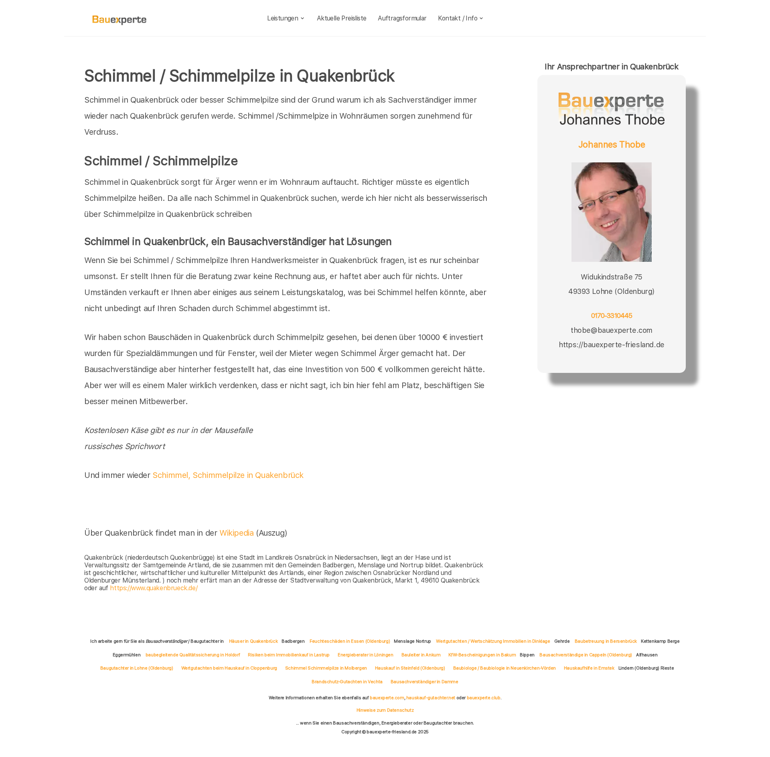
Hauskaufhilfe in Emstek (589, 668)
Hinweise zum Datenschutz (385, 710)
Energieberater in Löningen (365, 655)
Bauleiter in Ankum (421, 655)
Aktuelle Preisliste (342, 18)
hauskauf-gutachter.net (430, 697)
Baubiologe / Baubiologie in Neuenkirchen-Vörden (504, 668)
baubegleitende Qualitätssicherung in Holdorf (193, 655)
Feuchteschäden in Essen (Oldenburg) (350, 641)
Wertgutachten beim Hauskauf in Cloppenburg (229, 668)
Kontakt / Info (457, 18)
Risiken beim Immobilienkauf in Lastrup (289, 655)
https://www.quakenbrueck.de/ (153, 588)
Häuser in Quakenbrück (253, 641)
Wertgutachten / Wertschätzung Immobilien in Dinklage (493, 641)
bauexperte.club (483, 697)
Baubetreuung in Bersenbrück (606, 641)
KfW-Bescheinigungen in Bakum (482, 655)
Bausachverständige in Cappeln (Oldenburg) (585, 655)
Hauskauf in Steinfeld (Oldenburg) (410, 668)
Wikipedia (237, 533)
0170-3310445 (611, 316)
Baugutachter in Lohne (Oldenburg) (136, 668)
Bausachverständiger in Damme (424, 681)
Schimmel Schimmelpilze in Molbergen (326, 668)
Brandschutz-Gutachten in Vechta (347, 681)
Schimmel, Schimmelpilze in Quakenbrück (228, 475)
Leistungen (282, 18)
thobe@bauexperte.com (611, 330)
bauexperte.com (387, 697)
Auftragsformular (402, 18)
